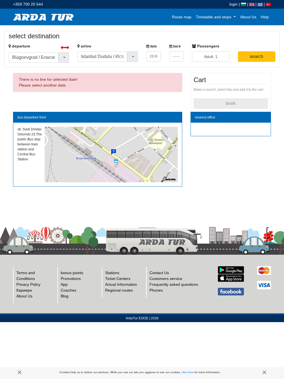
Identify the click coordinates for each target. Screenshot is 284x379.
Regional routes (119, 290)
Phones (156, 290)
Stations (112, 273)
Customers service (165, 278)
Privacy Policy (28, 284)
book (230, 103)
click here (188, 372)
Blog (65, 296)
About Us (248, 17)
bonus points (72, 273)
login (233, 4)
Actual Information (121, 284)
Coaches (68, 290)
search (256, 56)
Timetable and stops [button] (214, 17)
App (64, 284)
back (176, 46)
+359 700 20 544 (28, 4)
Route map (181, 17)
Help (265, 17)
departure (20, 46)
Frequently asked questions (173, 284)
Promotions (71, 278)
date (153, 46)
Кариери (24, 290)
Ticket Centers (117, 278)
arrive (85, 46)
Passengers (207, 46)
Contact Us (159, 273)
